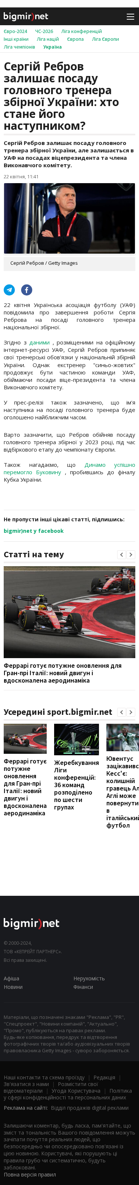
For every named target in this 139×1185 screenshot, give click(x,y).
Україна (52, 46)
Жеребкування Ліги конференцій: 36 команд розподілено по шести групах (76, 784)
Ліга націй (48, 39)
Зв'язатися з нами (26, 1083)
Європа (75, 39)
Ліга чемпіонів (19, 46)
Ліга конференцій (81, 31)
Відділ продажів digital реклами (90, 1107)
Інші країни (16, 39)
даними (41, 342)
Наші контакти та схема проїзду (44, 1077)
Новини (13, 986)
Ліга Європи (105, 39)
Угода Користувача (76, 1090)
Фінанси (83, 986)
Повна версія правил (30, 1174)
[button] (121, 554)
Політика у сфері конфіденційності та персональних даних (68, 1094)
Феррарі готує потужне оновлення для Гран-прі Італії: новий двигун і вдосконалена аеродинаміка (63, 672)
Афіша (11, 978)
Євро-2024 (15, 31)
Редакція (104, 1077)
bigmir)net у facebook (34, 530)
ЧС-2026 (44, 31)
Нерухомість (89, 978)
